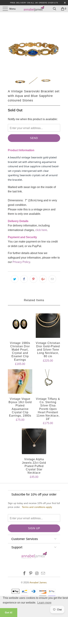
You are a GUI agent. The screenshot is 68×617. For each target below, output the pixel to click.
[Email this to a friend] (52, 279)
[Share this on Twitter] (14, 279)
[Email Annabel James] (43, 573)
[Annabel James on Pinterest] (30, 573)
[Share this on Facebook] (24, 279)
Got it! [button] (8, 612)
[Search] (56, 8)
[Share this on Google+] (43, 279)
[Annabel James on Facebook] (24, 573)
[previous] (11, 43)
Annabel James (38, 582)
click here (41, 230)
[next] (56, 43)
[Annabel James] (34, 8)
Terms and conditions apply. (37, 507)
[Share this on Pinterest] (33, 279)
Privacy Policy (21, 261)
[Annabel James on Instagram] (37, 573)
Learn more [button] (44, 602)
